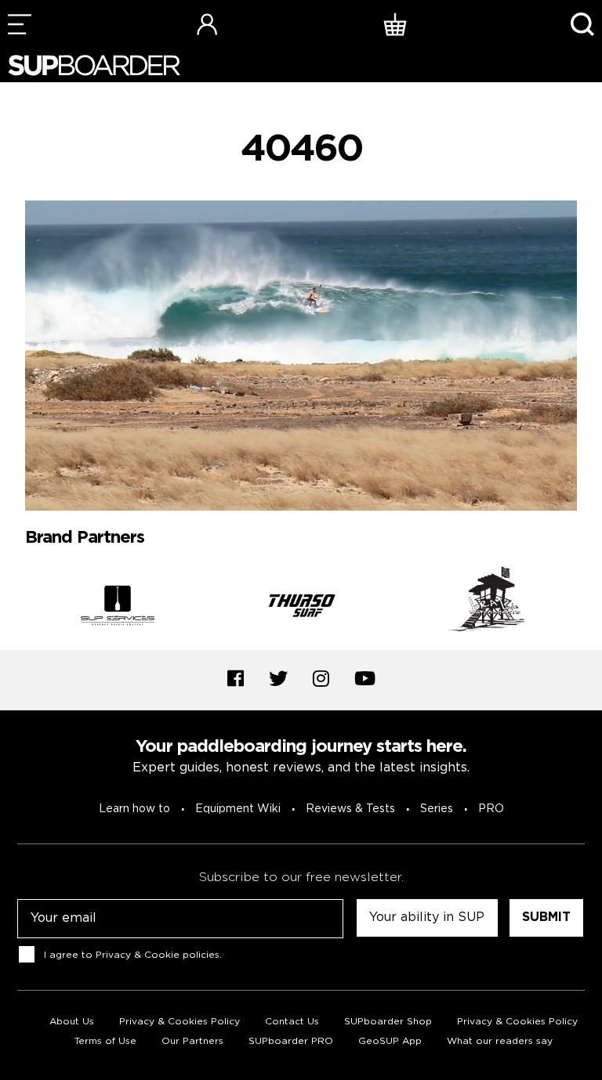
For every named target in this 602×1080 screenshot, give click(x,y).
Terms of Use (105, 1041)
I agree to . (133, 955)
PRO (491, 809)
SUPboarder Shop (388, 1021)
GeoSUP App (390, 1041)
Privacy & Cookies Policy (179, 1021)
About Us (71, 1021)
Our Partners (192, 1041)
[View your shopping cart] (395, 24)
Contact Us (292, 1021)
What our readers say (500, 1041)
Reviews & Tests (350, 809)
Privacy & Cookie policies (157, 955)
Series (436, 809)
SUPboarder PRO (290, 1041)
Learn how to (134, 809)
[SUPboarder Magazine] (94, 65)
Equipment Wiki (238, 809)
